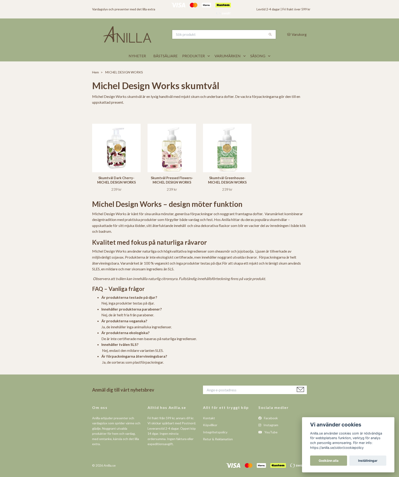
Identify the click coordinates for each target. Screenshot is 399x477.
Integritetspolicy (215, 443)
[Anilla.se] (146, 40)
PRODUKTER (193, 67)
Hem (95, 84)
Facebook (270, 430)
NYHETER (137, 67)
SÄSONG (257, 67)
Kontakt (209, 430)
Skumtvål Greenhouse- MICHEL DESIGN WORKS (227, 191)
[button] (210, 67)
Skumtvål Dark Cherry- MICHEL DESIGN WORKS (116, 191)
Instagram (270, 436)
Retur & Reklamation (218, 451)
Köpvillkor (210, 436)
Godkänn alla (329, 460)
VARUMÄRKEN (228, 67)
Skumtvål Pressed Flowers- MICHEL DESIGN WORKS (172, 191)
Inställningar (368, 460)
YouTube (271, 443)
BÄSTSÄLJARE (165, 67)
